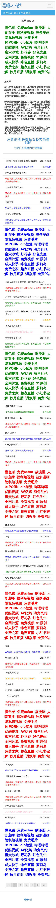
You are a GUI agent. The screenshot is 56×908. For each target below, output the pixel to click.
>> (44, 884)
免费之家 (12, 66)
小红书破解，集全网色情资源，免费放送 (28, 571)
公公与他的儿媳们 (28, 326)
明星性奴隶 (28, 817)
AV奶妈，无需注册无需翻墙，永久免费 (28, 651)
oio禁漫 (26, 42)
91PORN (12, 42)
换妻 (28, 645)
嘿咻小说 (11, 5)
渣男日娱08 (28, 432)
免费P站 (44, 71)
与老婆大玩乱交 (28, 672)
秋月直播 (17, 71)
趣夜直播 (27, 66)
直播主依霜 (28, 456)
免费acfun (25, 27)
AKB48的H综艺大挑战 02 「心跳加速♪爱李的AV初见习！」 (28, 313)
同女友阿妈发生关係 (28, 551)
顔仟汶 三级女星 (28, 790)
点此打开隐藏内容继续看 (28, 148)
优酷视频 (12, 47)
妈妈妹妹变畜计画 (28, 337)
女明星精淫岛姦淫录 (28, 805)
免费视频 (27, 57)
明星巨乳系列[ (28, 657)
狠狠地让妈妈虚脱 (28, 577)
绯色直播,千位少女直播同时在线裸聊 (28, 530)
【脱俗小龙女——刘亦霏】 (28, 776)
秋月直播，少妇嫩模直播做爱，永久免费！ (28, 585)
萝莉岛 (41, 61)
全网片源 (12, 57)
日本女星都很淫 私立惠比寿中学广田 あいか (28, 283)
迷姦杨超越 (28, 524)
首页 (16, 12)
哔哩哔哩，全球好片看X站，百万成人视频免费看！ (28, 304)
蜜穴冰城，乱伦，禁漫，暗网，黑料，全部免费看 (28, 221)
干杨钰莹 (28, 201)
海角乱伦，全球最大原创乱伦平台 (28, 678)
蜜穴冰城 (12, 52)
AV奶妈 (26, 47)
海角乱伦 (41, 47)
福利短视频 (25, 32)
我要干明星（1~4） (28, 418)
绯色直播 (27, 61)
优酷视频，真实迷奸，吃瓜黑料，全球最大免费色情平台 (28, 180)
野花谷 (26, 52)
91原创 (41, 57)
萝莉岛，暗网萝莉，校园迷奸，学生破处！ (28, 558)
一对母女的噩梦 (28, 696)
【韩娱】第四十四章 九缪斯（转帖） (28, 160)
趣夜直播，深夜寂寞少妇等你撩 (28, 166)
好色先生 (40, 52)
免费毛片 (31, 37)
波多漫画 (43, 32)
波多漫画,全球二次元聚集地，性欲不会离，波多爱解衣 (28, 425)
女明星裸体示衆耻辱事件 (28, 172)
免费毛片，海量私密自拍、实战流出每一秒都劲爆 (28, 665)
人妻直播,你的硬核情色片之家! (28, 331)
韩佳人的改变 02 (28, 444)
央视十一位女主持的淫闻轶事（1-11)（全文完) (28, 297)
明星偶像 (25, 12)
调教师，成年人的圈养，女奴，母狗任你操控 (28, 194)
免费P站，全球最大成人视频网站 (28, 823)
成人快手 (12, 61)
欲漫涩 (40, 27)
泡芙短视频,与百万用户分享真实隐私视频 (28, 438)
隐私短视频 (13, 37)
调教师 (30, 71)
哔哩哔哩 (41, 42)
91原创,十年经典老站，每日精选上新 (28, 690)
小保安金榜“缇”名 (28, 213)
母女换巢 (28, 684)
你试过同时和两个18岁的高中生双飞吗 (28, 565)
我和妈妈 (28, 764)
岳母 (28, 536)
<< (8, 884)
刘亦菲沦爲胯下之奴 (28, 187)
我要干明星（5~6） (28, 406)
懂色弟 (10, 27)
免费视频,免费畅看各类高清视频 (28, 140)
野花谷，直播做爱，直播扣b (28, 207)
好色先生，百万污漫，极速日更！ (28, 320)
